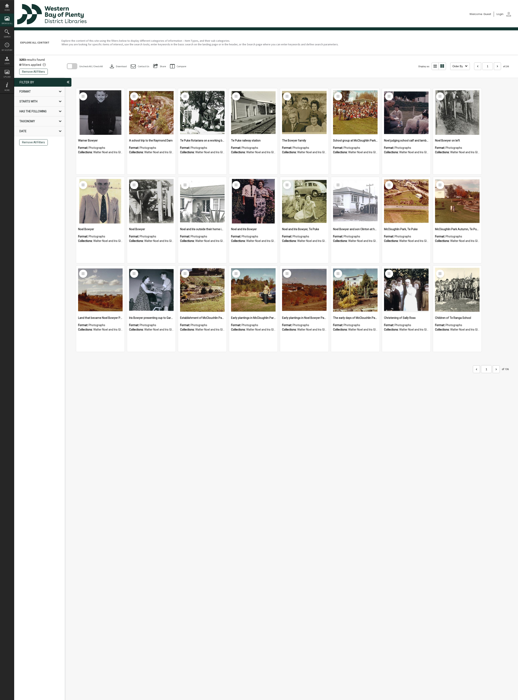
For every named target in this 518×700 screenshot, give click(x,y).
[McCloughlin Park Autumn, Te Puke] (457, 201)
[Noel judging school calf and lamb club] (406, 112)
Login (7, 63)
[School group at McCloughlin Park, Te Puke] (355, 112)
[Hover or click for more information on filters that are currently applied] (44, 65)
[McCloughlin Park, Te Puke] (406, 201)
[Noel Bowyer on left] (457, 112)
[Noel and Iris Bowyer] (253, 201)
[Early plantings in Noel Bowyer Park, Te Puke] (304, 290)
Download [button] (118, 66)
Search (7, 36)
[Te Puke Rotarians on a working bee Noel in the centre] (202, 112)
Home (7, 10)
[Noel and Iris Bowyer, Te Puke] (304, 201)
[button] (140, 66)
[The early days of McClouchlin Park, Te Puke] (355, 290)
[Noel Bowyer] (100, 201)
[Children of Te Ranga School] (457, 290)
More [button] (7, 90)
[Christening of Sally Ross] (406, 290)
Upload (7, 77)
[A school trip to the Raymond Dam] (151, 112)
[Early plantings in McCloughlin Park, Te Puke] (253, 290)
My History (7, 50)
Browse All (7, 23)
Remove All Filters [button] (33, 71)
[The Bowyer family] (304, 112)
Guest (487, 14)
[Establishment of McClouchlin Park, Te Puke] (202, 290)
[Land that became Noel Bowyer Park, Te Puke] (100, 290)
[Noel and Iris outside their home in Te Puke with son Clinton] (202, 201)
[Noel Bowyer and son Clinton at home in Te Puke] (355, 201)
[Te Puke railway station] (253, 112)
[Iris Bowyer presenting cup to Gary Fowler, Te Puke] (151, 290)
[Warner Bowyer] (100, 112)
